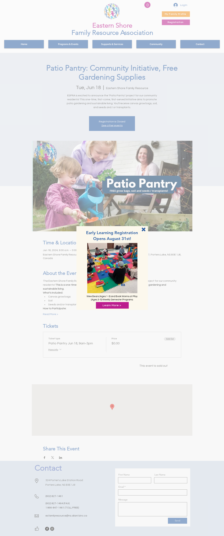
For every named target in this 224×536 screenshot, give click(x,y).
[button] (143, 229)
